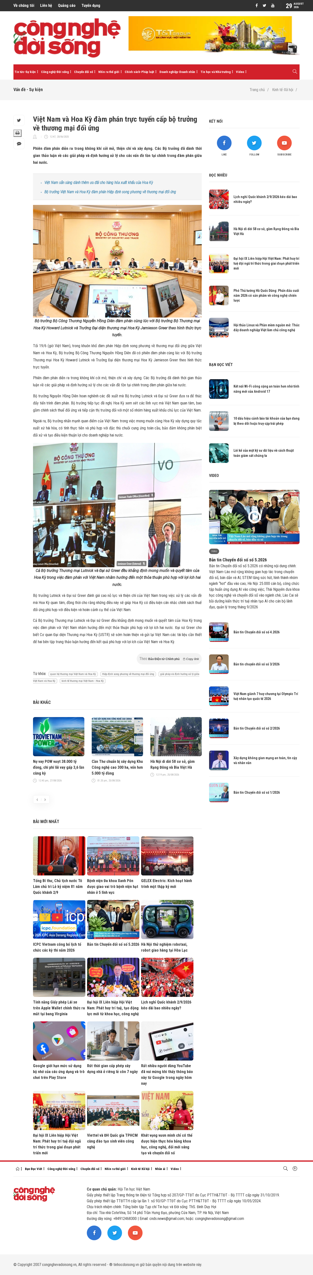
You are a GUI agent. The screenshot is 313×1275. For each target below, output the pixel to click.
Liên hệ (46, 5)
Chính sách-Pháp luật (139, 72)
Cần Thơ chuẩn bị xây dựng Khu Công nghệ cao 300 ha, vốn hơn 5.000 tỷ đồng (117, 767)
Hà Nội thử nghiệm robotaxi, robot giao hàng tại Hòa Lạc (164, 947)
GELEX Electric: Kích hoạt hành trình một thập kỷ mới (166, 883)
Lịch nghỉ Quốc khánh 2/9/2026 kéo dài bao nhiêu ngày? (166, 1005)
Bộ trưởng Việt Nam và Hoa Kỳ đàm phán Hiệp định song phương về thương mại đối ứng (110, 191)
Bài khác (42, 702)
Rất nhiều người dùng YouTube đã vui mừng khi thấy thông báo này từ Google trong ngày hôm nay (167, 1074)
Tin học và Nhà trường (216, 72)
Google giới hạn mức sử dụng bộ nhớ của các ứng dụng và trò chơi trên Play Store (59, 1071)
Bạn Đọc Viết (33, 1169)
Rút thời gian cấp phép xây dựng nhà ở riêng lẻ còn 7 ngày (112, 1068)
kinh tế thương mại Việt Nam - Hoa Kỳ (83, 681)
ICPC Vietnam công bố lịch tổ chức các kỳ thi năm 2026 (57, 947)
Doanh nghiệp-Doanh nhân (177, 72)
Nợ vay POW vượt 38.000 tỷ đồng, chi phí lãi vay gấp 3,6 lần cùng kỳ (58, 767)
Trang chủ (257, 89)
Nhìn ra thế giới (108, 72)
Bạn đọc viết (221, 364)
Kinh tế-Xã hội (282, 89)
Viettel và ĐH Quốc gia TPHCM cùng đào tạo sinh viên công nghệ (112, 1141)
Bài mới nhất (46, 821)
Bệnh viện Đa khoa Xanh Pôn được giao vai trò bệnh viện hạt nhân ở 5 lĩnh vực (112, 886)
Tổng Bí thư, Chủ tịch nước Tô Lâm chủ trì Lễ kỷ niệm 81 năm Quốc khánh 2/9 (58, 886)
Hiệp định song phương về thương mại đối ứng (128, 674)
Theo (169, 658)
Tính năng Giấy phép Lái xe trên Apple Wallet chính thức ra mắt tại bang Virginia (59, 1008)
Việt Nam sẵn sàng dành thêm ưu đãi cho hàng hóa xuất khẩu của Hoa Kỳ (99, 182)
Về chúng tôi (23, 5)
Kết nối (216, 121)
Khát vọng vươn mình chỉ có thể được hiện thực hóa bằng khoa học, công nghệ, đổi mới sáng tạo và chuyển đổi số (166, 1144)
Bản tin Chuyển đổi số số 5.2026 (113, 944)
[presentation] (37, 799)
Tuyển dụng (90, 5)
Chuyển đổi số (83, 72)
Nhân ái (160, 1169)
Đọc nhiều (218, 175)
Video (240, 72)
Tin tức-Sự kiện (25, 72)
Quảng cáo (67, 5)
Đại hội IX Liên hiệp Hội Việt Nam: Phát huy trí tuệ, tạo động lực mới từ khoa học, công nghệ (113, 1008)
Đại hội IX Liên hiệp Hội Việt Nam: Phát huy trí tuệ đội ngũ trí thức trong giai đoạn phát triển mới (57, 1144)
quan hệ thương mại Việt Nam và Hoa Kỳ (73, 674)
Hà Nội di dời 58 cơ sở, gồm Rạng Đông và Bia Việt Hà (172, 764)
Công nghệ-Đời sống (55, 72)
